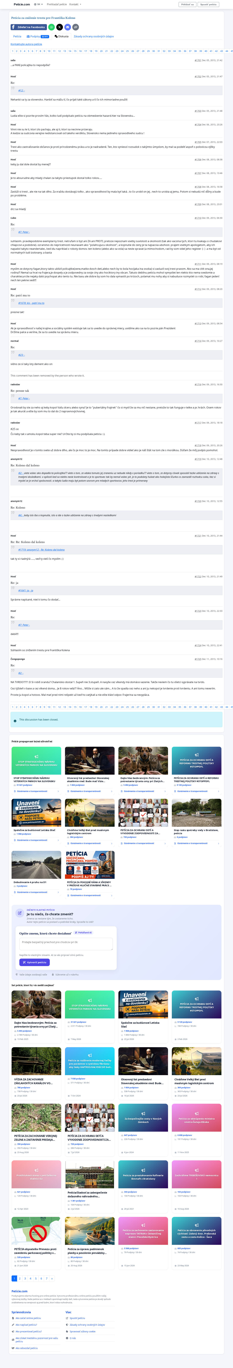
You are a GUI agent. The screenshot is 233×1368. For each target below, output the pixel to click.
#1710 (198, 217)
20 (101, 51)
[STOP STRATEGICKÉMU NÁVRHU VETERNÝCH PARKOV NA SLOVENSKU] (36, 771)
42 (216, 51)
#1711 (198, 263)
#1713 (198, 323)
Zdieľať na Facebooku (31, 27)
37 (190, 51)
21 (106, 51)
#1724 (198, 645)
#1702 (198, 76)
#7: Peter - (24, 232)
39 (200, 51)
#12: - (21, 90)
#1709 (198, 204)
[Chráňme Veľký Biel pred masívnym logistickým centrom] (90, 823)
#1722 (198, 576)
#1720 (198, 501)
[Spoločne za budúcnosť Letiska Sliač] (36, 821)
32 (164, 51)
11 (54, 51)
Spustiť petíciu (208, 4)
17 (85, 51)
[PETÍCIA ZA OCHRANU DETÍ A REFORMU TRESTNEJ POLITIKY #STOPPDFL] (196, 771)
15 (75, 51)
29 (148, 51)
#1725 (198, 659)
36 (185, 51)
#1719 (198, 458)
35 (179, 51)
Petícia (17, 36)
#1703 (198, 110)
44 (227, 51)
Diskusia (63, 36)
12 (59, 51)
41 (211, 51)
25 (127, 51)
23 (117, 51)
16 (80, 51)
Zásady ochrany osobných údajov (94, 36)
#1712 (198, 288)
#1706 (198, 159)
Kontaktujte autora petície (26, 44)
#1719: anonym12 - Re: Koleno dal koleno (41, 549)
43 (221, 51)
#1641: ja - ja (25, 590)
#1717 (198, 422)
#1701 (198, 60)
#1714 (198, 340)
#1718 (198, 445)
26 (132, 51)
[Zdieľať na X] (59, 27)
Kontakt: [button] (74, 4)
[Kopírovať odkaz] (75, 27)
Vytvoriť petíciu (36, 962)
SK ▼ (40, 4)
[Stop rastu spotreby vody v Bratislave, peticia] (196, 823)
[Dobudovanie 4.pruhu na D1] (36, 873)
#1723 (198, 610)
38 (195, 51)
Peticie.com (22, 4)
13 (64, 51)
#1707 (198, 173)
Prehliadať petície (57, 4)
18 (91, 51)
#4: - (21, 515)
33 (169, 51)
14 (70, 51)
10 (49, 51)
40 (206, 51)
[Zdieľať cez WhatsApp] (51, 27)
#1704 (198, 124)
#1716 (198, 384)
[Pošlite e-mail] (67, 27)
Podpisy (39, 36)
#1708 (198, 186)
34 (174, 51)
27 (138, 51)
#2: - (21, 473)
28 (143, 51)
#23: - (21, 355)
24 (122, 51)
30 (153, 51)
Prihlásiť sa (187, 4)
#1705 (198, 141)
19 (96, 51)
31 (159, 51)
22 (111, 51)
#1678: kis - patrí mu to (31, 303)
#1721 (198, 535)
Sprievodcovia (21, 1312)
